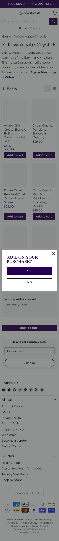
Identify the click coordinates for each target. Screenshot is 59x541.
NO (29, 282)
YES (29, 271)
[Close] (53, 253)
